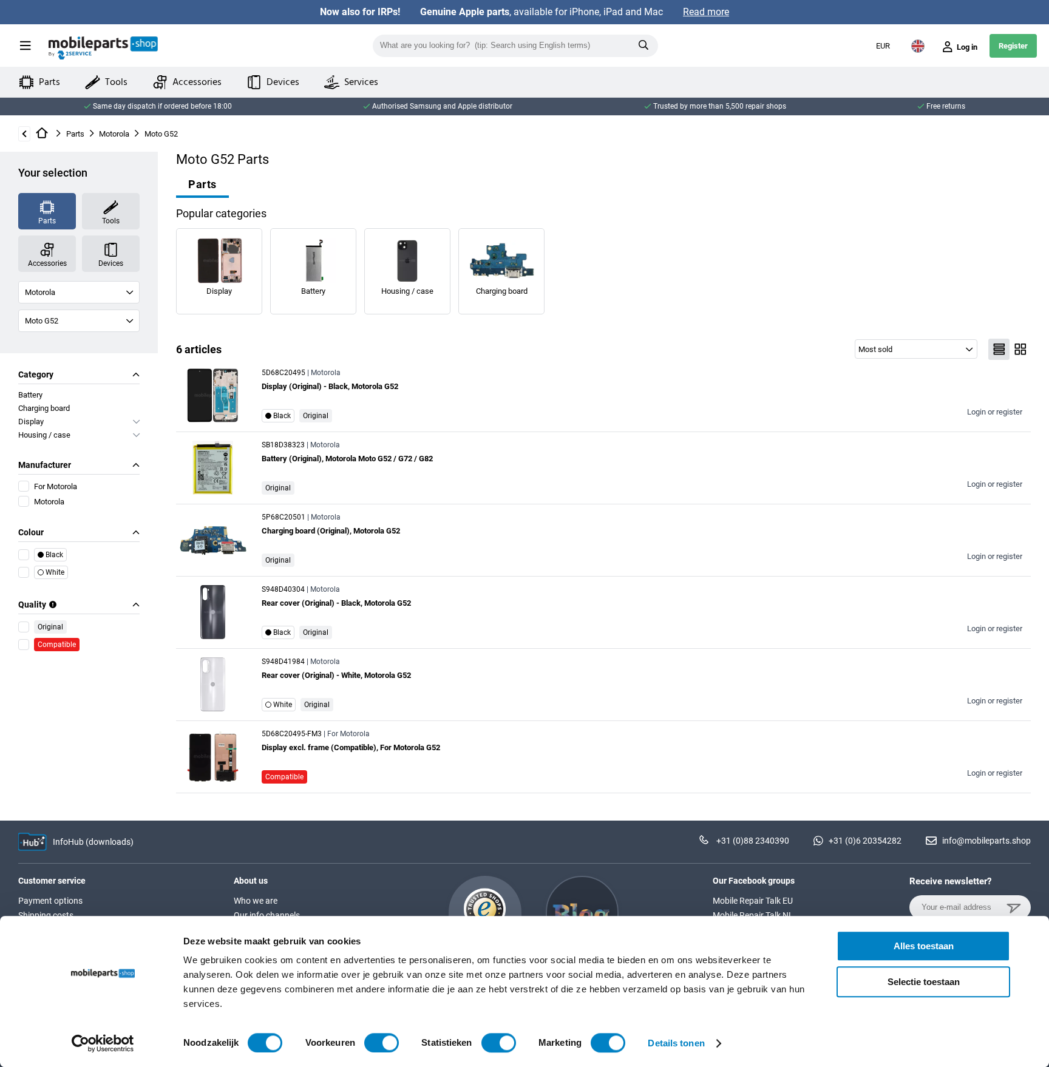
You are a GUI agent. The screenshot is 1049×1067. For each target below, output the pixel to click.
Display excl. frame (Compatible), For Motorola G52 (351, 747)
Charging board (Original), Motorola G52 (331, 530)
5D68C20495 (283, 372)
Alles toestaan (924, 946)
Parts (75, 133)
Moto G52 (161, 133)
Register (1013, 45)
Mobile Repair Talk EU (753, 901)
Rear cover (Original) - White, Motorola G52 (336, 675)
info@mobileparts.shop (986, 840)
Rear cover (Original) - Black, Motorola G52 (336, 603)
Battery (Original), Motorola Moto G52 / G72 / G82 (347, 458)
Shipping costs (45, 915)
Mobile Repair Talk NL (753, 915)
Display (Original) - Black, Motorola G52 (330, 386)
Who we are (255, 901)
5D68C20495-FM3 (292, 734)
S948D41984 (283, 661)
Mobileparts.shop (103, 48)
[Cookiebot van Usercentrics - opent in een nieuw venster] (103, 1043)
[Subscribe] (1016, 913)
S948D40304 (283, 589)
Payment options (50, 901)
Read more (706, 12)
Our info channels (267, 915)
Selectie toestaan (924, 982)
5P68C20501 (283, 517)
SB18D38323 (283, 445)
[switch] (381, 1042)
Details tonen (676, 1043)
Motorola (114, 133)
